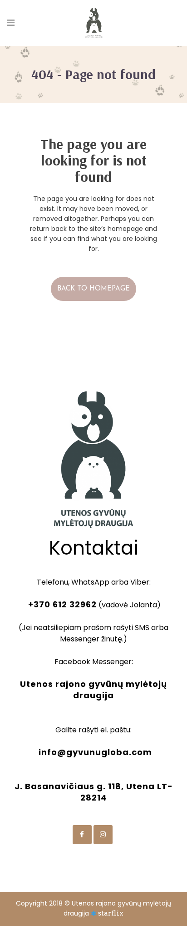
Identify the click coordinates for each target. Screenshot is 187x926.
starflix (110, 913)
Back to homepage (93, 288)
